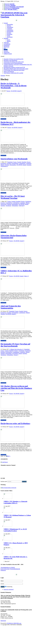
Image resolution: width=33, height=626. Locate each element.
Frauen (8, 35)
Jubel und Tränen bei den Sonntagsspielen (11, 307)
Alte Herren (10, 37)
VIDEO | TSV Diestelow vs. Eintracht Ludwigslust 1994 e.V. (15, 502)
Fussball (6, 23)
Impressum (3, 620)
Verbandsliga (10, 27)
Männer (9, 41)
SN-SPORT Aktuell (16, 91)
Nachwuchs (6, 52)
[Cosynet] (16, 20)
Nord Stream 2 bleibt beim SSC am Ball (13, 73)
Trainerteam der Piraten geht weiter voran (14, 61)
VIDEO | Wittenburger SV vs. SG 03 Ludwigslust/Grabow (15, 530)
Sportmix (6, 51)
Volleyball (6, 42)
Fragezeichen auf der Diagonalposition (13, 63)
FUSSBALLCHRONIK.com (14, 623)
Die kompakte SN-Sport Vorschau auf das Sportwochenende (15, 345)
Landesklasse (10, 30)
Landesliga (9, 28)
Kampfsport (6, 45)
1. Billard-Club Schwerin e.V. (16, 349)
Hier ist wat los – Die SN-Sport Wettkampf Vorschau (13, 197)
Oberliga (9, 25)
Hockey (6, 49)
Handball (6, 38)
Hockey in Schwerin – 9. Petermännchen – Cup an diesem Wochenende (13, 85)
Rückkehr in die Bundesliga (10, 60)
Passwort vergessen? (9, 589)
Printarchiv (3, 570)
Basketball (10, 162)
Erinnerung (9, 586)
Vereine (15, 355)
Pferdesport (6, 46)
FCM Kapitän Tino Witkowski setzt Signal (14, 70)
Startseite (3, 75)
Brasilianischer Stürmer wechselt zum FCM (14, 67)
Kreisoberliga (10, 31)
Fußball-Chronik (8, 53)
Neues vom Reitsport (9, 71)
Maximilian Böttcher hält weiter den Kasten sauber (16, 68)
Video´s (26, 276)
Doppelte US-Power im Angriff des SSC (13, 59)
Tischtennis (8, 205)
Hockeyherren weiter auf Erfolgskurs (15, 423)
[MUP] (16, 574)
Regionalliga (10, 24)
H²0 (5, 48)
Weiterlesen (3, 119)
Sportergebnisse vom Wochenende (14, 159)
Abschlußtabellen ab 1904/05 (8, 567)
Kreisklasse (9, 34)
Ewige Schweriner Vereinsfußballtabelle (10, 569)
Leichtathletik (7, 44)
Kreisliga (9, 32)
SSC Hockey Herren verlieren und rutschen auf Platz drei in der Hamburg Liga (16, 388)
